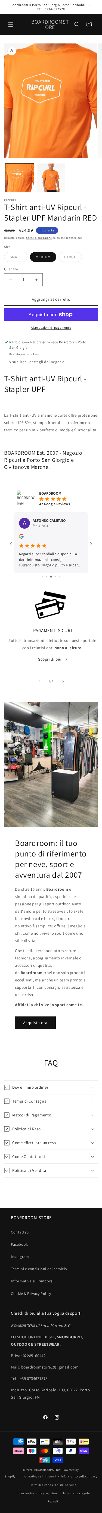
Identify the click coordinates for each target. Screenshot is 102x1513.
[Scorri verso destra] (63, 681)
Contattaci (20, 1232)
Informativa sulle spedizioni (37, 1493)
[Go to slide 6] (59, 576)
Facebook (19, 1244)
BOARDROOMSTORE (48, 1470)
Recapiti (54, 1501)
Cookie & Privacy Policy (31, 1293)
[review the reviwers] (21, 537)
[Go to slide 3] (46, 576)
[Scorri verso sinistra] (39, 681)
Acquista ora (35, 1022)
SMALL (18, 258)
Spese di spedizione (39, 238)
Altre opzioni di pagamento (51, 327)
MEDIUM (43, 257)
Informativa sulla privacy (79, 1476)
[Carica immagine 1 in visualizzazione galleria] (19, 178)
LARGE (73, 258)
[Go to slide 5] (55, 576)
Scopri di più (49, 659)
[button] (11, 24)
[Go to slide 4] (51, 576)
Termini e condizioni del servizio (39, 1268)
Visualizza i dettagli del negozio (37, 361)
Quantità (11, 269)
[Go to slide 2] (42, 576)
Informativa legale (76, 1493)
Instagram (20, 1256)
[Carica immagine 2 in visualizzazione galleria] (51, 178)
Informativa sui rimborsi (32, 1281)
